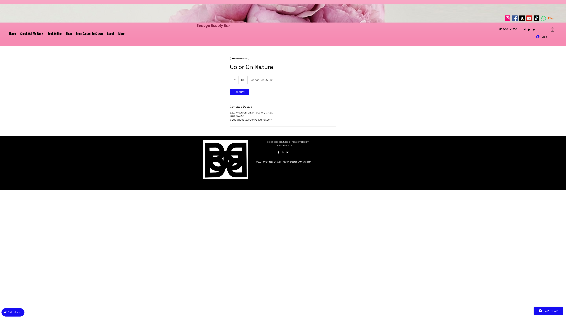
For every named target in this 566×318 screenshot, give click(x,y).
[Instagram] (507, 18)
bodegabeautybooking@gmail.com (288, 142)
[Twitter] (533, 29)
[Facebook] (515, 18)
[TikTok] (536, 18)
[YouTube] (529, 18)
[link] (239, 92)
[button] (552, 30)
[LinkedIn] (529, 29)
